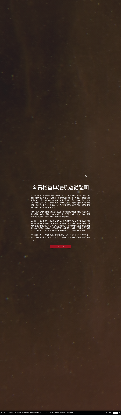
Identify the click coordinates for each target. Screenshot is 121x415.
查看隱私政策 (70, 412)
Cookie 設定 (108, 412)
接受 (115, 412)
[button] (86, 176)
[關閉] (119, 413)
